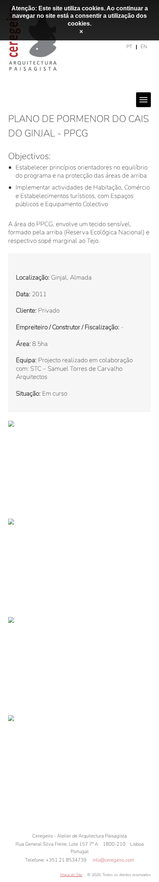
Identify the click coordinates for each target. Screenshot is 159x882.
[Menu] (143, 99)
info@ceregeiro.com (113, 860)
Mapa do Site (71, 875)
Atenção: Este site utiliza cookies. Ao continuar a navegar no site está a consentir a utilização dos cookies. (79, 16)
